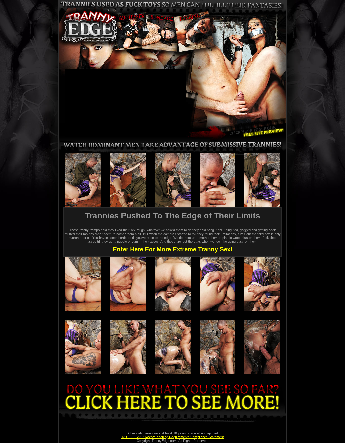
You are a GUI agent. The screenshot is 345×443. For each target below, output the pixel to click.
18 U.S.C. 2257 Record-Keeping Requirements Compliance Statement (172, 437)
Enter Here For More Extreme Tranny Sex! (172, 249)
